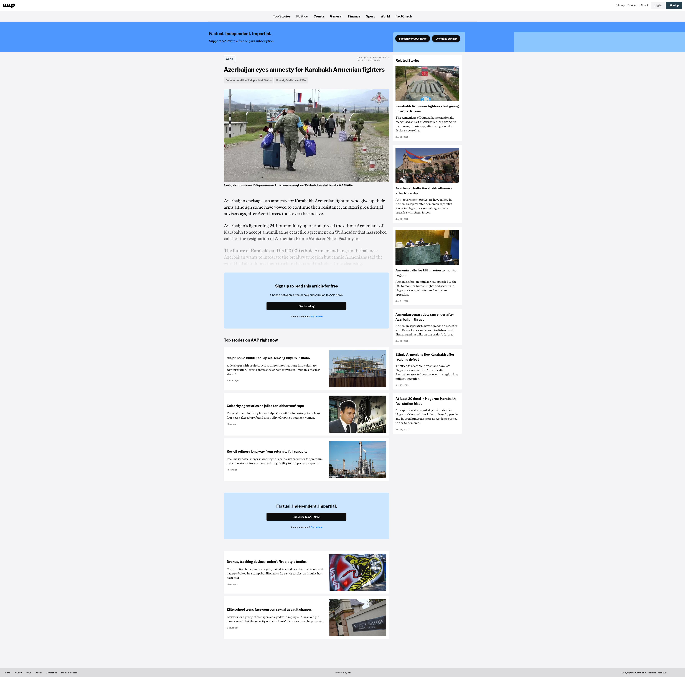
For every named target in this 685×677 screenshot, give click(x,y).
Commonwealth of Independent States (249, 80)
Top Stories (282, 16)
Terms (7, 672)
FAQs (28, 672)
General (336, 16)
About (644, 5)
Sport (370, 16)
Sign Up (674, 5)
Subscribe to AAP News (413, 38)
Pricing (620, 5)
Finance (354, 16)
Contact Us (51, 672)
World (385, 16)
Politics (302, 16)
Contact (633, 5)
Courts (319, 16)
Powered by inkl (343, 672)
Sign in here (317, 316)
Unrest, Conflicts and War (291, 80)
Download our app (446, 38)
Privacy (18, 672)
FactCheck (403, 16)
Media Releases (69, 672)
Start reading (306, 306)
